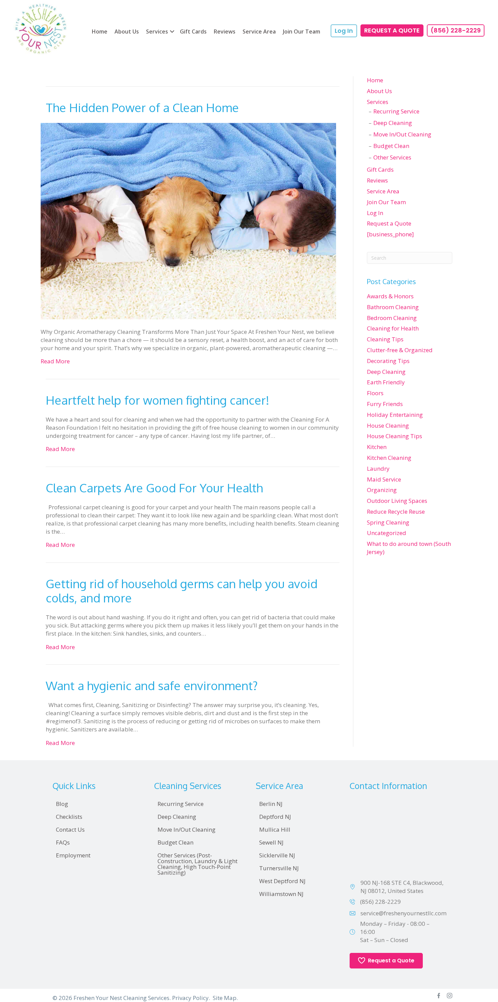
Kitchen (377, 447)
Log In (375, 213)
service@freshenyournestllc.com (403, 913)
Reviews (224, 31)
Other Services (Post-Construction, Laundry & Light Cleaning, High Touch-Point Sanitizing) (197, 863)
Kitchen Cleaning (389, 458)
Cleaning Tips (385, 339)
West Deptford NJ (282, 881)
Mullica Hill (274, 829)
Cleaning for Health (393, 328)
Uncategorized (386, 533)
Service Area (259, 31)
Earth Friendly (386, 382)
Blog (62, 804)
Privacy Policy (190, 998)
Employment (73, 855)
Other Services (392, 157)
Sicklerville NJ (277, 855)
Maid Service (384, 479)
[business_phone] (390, 234)
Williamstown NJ (281, 894)
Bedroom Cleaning (392, 318)
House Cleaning (388, 425)
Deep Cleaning (392, 123)
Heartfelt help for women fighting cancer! (157, 399)
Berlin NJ (271, 804)
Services (157, 31)
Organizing (382, 490)
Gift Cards (193, 31)
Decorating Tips (388, 361)
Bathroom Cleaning (393, 307)
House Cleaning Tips (394, 436)
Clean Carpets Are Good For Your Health (154, 487)
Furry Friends (385, 404)
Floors (375, 393)
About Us (127, 31)
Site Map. (225, 998)
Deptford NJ (275, 816)
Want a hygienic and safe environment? (152, 685)
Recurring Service (396, 111)
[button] (172, 31)
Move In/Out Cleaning (402, 134)
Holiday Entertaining (395, 415)
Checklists (69, 816)
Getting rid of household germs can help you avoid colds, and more (181, 590)
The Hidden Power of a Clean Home (142, 107)
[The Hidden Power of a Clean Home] (188, 220)
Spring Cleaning (388, 522)
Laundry (378, 468)
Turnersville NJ (279, 868)
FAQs (63, 842)
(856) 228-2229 (380, 901)
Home (99, 31)
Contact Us (70, 829)
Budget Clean (391, 146)
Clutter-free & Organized (400, 350)
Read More (55, 361)
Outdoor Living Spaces (397, 501)
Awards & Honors (390, 296)
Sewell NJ (271, 842)
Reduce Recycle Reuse (396, 511)
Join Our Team (301, 31)
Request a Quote (389, 223)
